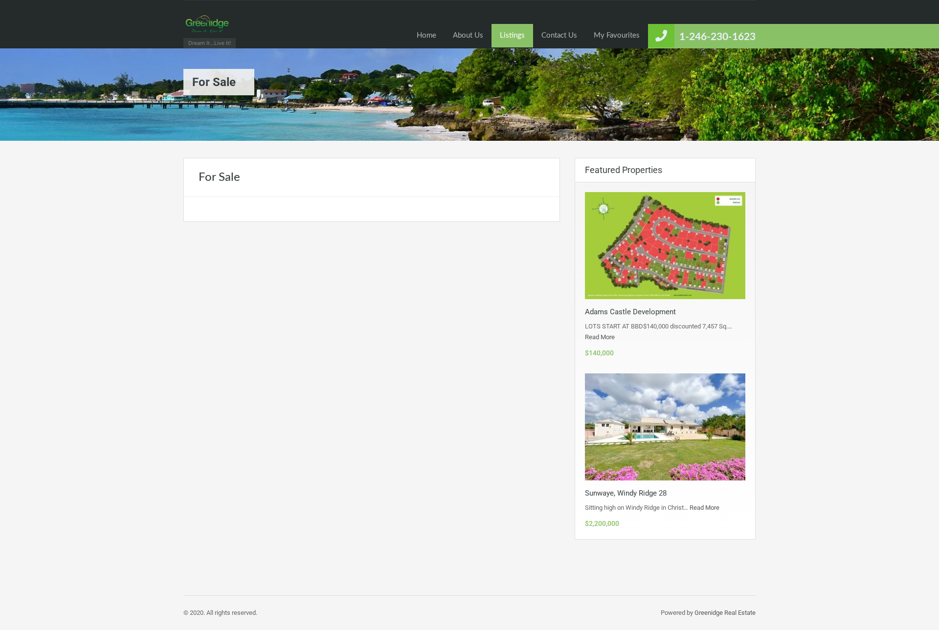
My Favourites (617, 35)
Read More (600, 337)
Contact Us (559, 35)
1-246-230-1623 (717, 37)
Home (426, 35)
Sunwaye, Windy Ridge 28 (626, 493)
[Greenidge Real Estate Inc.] (207, 29)
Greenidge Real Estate (725, 612)
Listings (512, 35)
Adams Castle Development (630, 311)
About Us (468, 35)
